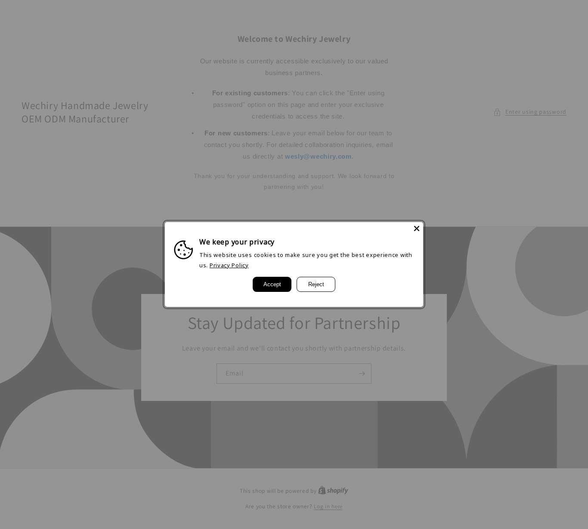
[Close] (416, 228)
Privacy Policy (229, 265)
